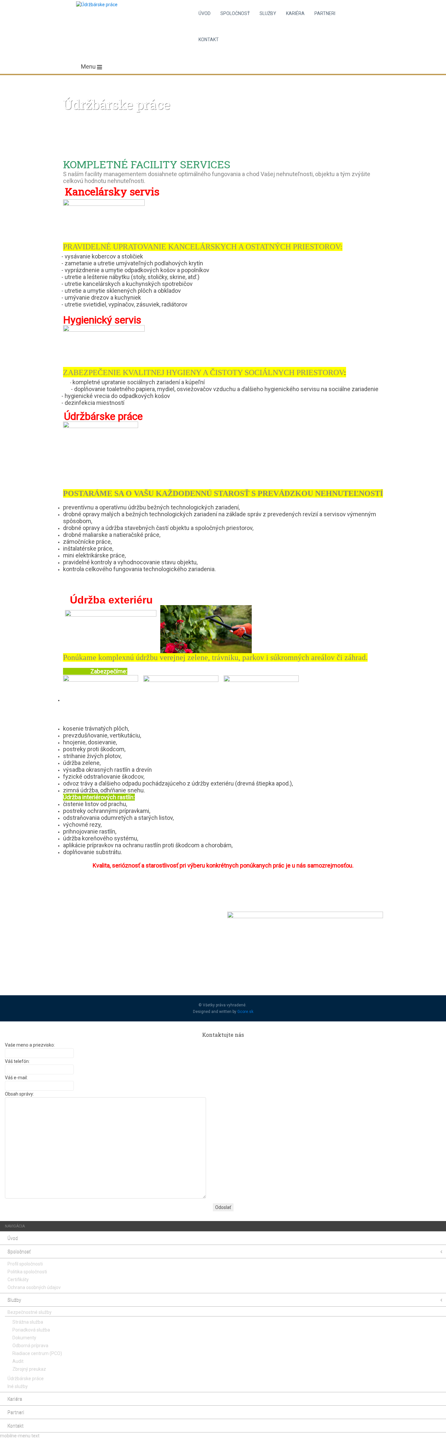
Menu (89, 66)
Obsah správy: (19, 1094)
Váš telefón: (17, 1061)
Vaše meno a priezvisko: (30, 1045)
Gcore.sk (245, 1011)
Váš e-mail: (16, 1077)
